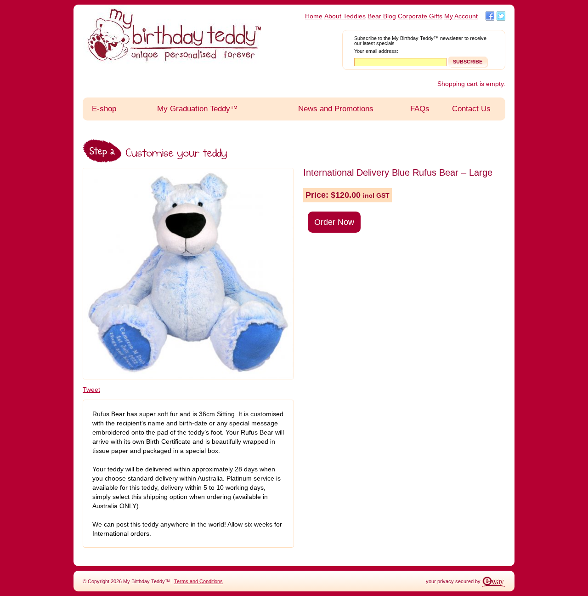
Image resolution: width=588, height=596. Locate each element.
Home (313, 16)
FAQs (420, 108)
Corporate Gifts (420, 16)
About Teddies (345, 16)
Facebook (490, 16)
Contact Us (471, 108)
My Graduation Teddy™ (197, 108)
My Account (461, 16)
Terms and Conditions (198, 581)
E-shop (104, 108)
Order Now (334, 222)
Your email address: (376, 51)
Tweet (91, 389)
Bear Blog (382, 16)
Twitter (501, 16)
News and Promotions (335, 108)
